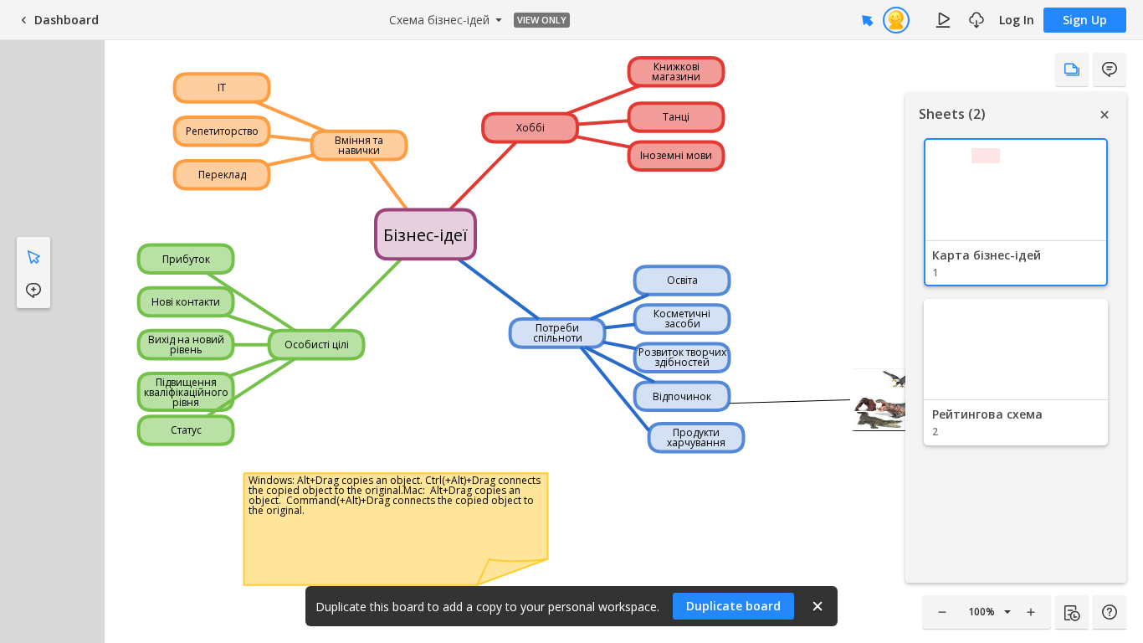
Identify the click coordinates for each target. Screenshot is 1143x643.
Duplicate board (733, 606)
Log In (1016, 20)
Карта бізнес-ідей (986, 255)
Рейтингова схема (987, 414)
